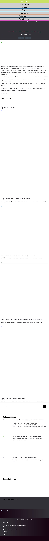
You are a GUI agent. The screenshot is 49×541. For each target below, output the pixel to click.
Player (4, 526)
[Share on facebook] (19, 38)
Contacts (5, 531)
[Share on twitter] (22, 38)
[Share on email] (26, 38)
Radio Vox (5, 533)
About (4, 534)
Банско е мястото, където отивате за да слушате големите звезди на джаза (21, 319)
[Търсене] (44, 406)
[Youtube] (8, 410)
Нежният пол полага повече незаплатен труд (24, 32)
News (4, 528)
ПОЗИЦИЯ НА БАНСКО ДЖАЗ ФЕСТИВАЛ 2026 (13, 398)
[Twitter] (4, 410)
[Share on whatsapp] (29, 38)
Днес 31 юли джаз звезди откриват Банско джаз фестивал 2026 (18, 256)
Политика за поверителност (9, 529)
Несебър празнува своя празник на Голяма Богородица (15, 198)
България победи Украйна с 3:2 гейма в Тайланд (14, 525)
